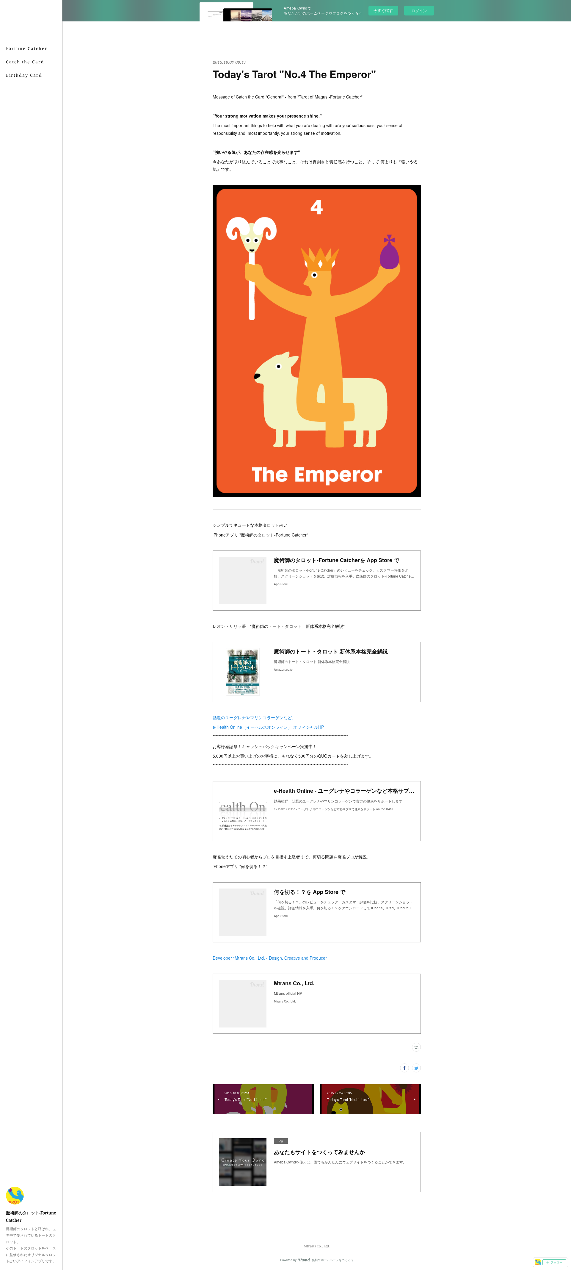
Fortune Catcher (27, 48)
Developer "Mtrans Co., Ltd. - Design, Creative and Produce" (270, 958)
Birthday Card (24, 75)
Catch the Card (25, 62)
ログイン (419, 10)
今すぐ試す (383, 10)
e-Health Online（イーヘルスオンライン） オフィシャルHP (268, 727)
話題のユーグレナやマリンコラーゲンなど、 (254, 717)
